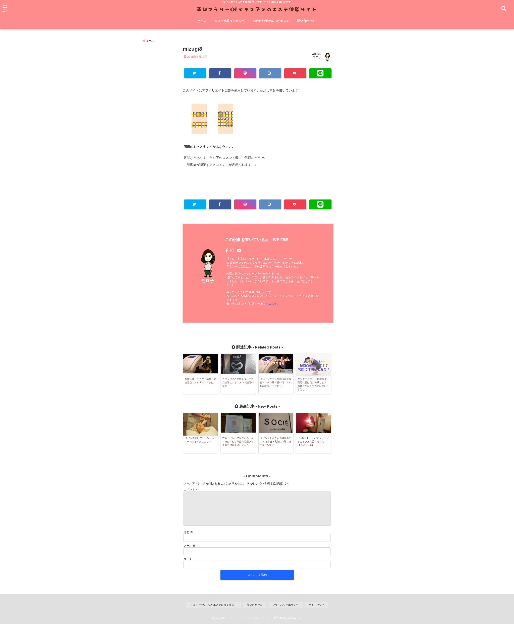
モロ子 (317, 57)
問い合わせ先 (306, 21)
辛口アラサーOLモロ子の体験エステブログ (248, 618)
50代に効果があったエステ (271, 21)
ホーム (202, 21)
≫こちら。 (273, 303)
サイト (188, 558)
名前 (188, 532)
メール (190, 545)
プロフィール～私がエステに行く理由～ (213, 604)
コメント (191, 489)
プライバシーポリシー (285, 604)
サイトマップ (316, 604)
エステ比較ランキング (230, 21)
